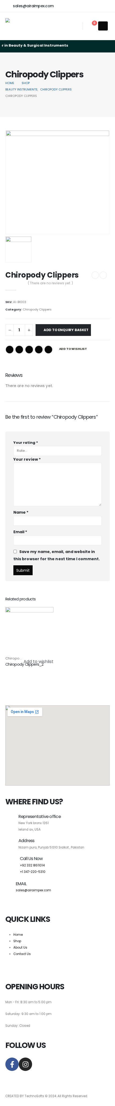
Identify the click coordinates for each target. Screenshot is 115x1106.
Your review (27, 459)
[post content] (29, 631)
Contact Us (22, 954)
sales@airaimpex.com (33, 890)
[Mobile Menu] (103, 26)
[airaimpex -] (21, 26)
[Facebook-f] (12, 1064)
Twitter (19, 349)
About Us (20, 947)
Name (20, 512)
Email (48, 349)
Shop (17, 941)
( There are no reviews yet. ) (50, 283)
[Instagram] (25, 1064)
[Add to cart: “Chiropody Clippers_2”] (44, 616)
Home (18, 935)
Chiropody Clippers (37, 309)
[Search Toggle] (76, 26)
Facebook (9, 349)
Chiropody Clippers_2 (24, 664)
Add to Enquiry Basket (66, 329)
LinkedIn (29, 349)
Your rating (25, 442)
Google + (38, 349)
